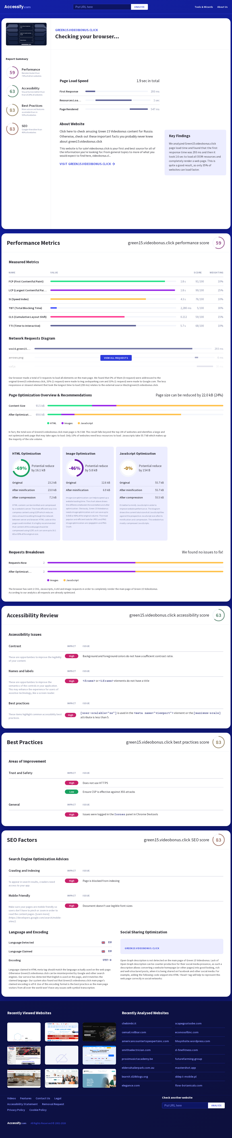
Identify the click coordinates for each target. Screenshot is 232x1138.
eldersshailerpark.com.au (138, 1067)
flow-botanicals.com (188, 1085)
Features (25, 1098)
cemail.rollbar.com (134, 1032)
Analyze (139, 7)
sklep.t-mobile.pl (185, 1076)
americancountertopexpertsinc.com (145, 1041)
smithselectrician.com (136, 1050)
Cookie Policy (38, 1110)
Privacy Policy (16, 1110)
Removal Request (53, 1104)
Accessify (17, 7)
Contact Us (43, 1098)
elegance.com (131, 1085)
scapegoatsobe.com (188, 1023)
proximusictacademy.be (137, 1059)
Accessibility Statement (22, 1104)
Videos (11, 1098)
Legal (57, 1098)
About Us (222, 7)
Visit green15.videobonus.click (85, 164)
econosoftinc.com (186, 1032)
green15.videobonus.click (76, 30)
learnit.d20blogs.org (135, 1076)
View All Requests (116, 357)
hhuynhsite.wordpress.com (192, 1041)
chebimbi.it (129, 1023)
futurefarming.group (188, 1059)
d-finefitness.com (186, 1050)
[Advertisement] (140, 62)
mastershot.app (185, 1067)
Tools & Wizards (204, 7)
